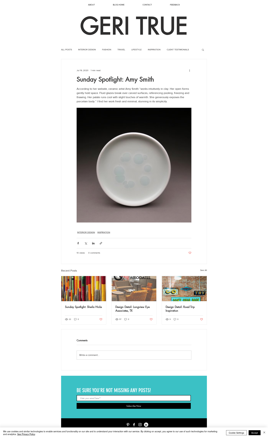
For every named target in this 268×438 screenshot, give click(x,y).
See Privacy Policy (26, 434)
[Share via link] (100, 243)
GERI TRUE (134, 26)
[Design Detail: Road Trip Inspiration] (184, 288)
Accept (254, 432)
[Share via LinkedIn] (93, 243)
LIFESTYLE (136, 49)
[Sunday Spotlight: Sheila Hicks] (83, 288)
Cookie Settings (236, 432)
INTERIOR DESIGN (87, 49)
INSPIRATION (154, 49)
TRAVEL (121, 49)
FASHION (106, 49)
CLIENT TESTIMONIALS (178, 49)
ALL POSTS (66, 49)
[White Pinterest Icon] (128, 424)
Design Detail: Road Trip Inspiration (180, 308)
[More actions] (189, 70)
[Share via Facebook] (78, 243)
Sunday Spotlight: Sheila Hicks (83, 307)
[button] (202, 49)
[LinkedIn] (146, 424)
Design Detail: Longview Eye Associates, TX (132, 308)
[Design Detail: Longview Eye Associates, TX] (134, 288)
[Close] (264, 433)
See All (203, 270)
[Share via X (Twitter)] (85, 243)
